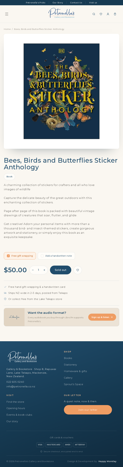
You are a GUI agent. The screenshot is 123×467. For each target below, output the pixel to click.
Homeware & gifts (75, 371)
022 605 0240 (15, 381)
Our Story (58, 2)
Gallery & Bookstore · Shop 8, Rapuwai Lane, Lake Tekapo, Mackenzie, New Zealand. (31, 373)
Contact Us (76, 2)
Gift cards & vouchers (61, 437)
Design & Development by (92, 461)
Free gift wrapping (22, 255)
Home (7, 29)
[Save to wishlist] (78, 270)
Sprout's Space (73, 384)
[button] (6, 14)
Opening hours (15, 408)
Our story (12, 421)
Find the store (15, 401)
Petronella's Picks (35, 2)
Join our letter (88, 409)
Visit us (93, 2)
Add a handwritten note (58, 255)
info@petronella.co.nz (20, 386)
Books (68, 358)
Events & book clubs (19, 414)
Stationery (70, 364)
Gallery (68, 377)
